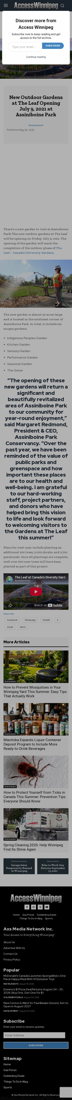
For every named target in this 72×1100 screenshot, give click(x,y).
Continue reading (36, 56)
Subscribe (53, 45)
